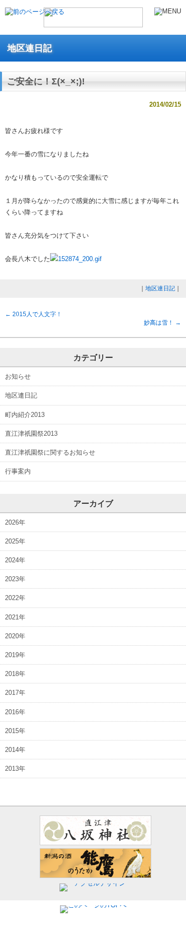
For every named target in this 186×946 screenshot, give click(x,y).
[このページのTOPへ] (93, 905)
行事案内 (18, 471)
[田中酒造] (95, 875)
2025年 (15, 541)
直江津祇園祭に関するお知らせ (50, 452)
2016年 (15, 712)
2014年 (15, 749)
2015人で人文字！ (33, 314)
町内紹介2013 (25, 414)
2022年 (15, 598)
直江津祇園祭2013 (31, 433)
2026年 (15, 522)
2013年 (15, 768)
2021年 (15, 617)
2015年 (15, 731)
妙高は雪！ (162, 322)
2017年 (15, 692)
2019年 (15, 655)
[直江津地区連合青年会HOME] (93, 22)
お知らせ (18, 376)
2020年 (15, 636)
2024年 (15, 560)
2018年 (15, 673)
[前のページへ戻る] (34, 11)
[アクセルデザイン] (95, 883)
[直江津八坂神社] (95, 843)
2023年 (15, 579)
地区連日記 (160, 288)
